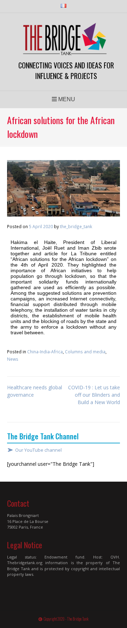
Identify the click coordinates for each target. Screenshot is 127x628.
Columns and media (85, 351)
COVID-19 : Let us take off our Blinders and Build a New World (94, 395)
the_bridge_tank (76, 226)
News (12, 359)
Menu (66, 99)
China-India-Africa (45, 351)
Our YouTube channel (38, 450)
